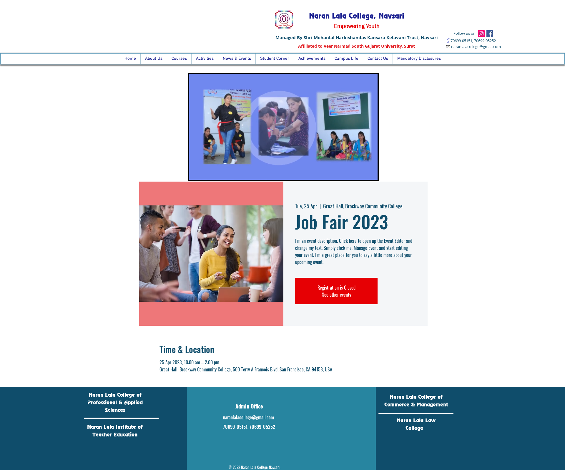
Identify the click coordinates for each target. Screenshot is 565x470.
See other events (336, 294)
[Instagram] (481, 33)
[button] (370, 173)
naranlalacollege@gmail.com (476, 46)
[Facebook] (489, 33)
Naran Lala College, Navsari (356, 15)
